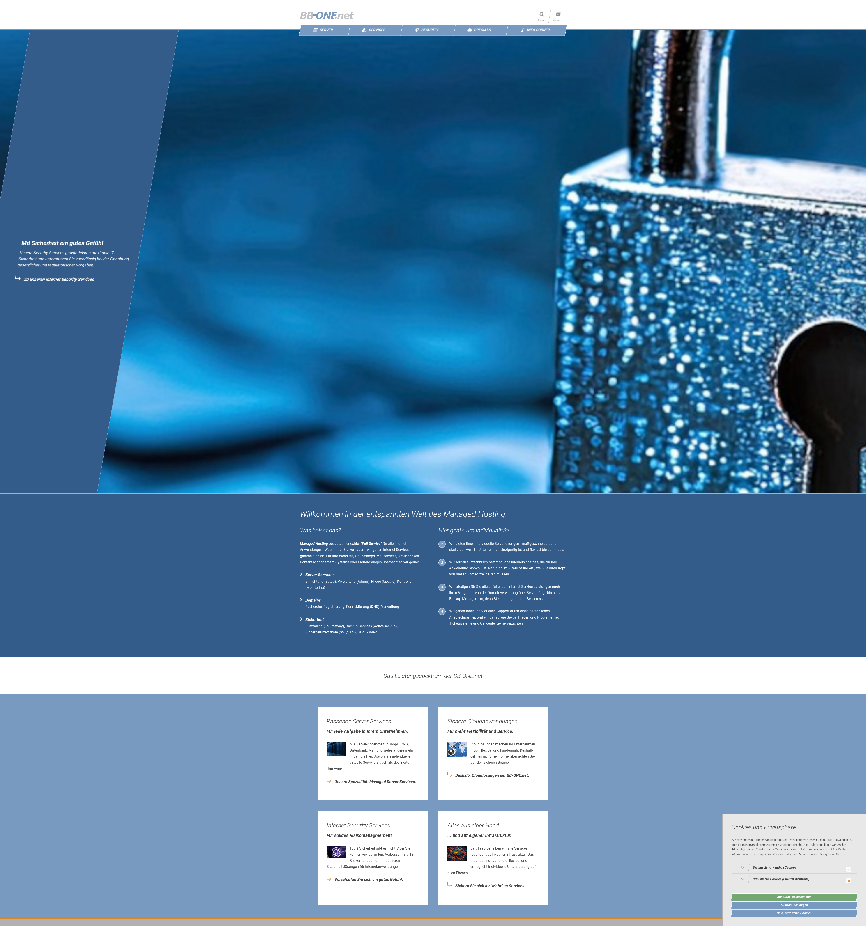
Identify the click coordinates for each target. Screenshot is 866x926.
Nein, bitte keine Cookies (794, 913)
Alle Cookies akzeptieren (794, 896)
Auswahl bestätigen (794, 905)
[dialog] (794, 870)
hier (843, 854)
